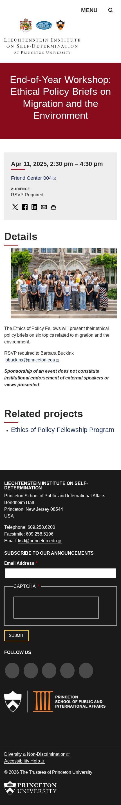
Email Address (19, 563)
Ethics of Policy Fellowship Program (62, 429)
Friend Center (31, 178)
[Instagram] (49, 671)
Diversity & (35, 754)
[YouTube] (86, 671)
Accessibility (22, 761)
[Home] (42, 38)
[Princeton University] (30, 788)
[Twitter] (31, 671)
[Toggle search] (111, 10)
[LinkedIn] (67, 671)
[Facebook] (12, 671)
